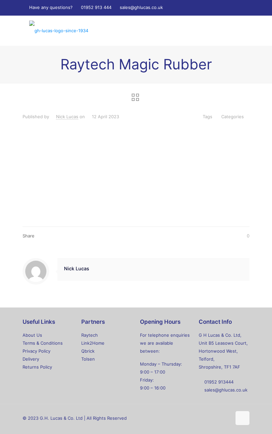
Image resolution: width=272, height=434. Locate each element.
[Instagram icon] (230, 7)
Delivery (31, 359)
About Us (32, 335)
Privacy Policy (36, 351)
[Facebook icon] (205, 7)
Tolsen (88, 359)
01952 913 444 (96, 7)
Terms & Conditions (43, 343)
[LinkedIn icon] (222, 7)
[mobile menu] (238, 30)
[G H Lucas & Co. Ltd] (58, 30)
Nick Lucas (67, 116)
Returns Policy (37, 367)
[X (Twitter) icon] (214, 7)
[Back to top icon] (242, 418)
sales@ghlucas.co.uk (141, 7)
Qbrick (88, 351)
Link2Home (92, 343)
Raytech (89, 335)
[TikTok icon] (239, 7)
